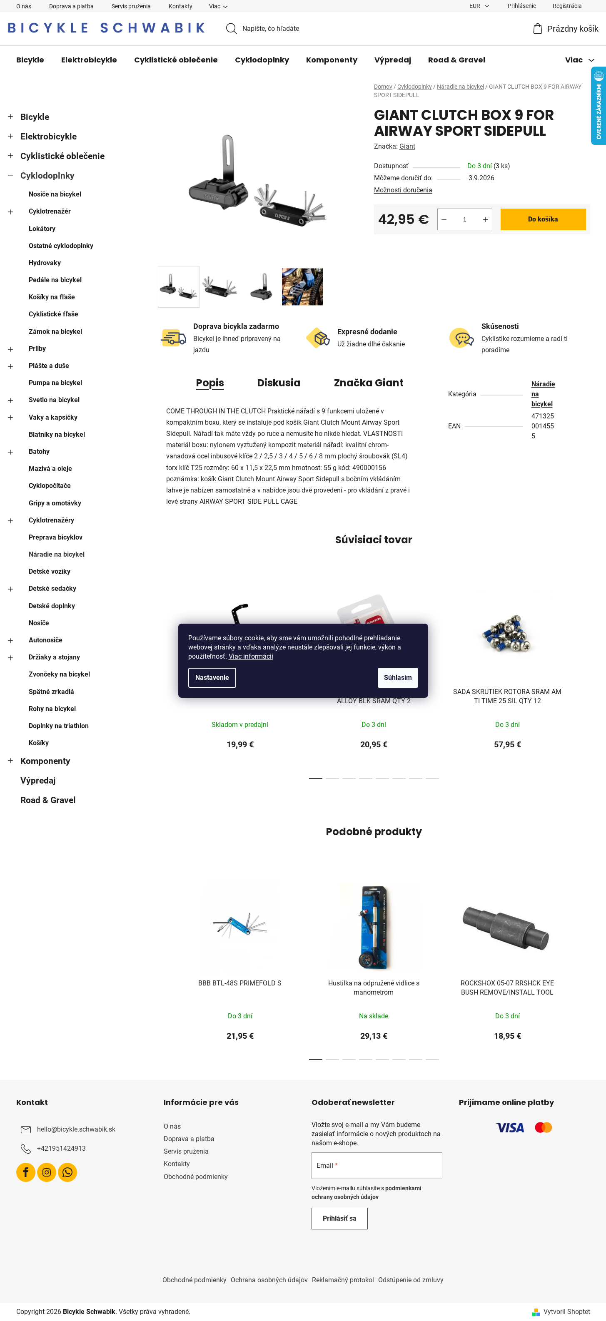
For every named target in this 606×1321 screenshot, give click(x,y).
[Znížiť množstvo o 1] (444, 219)
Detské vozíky (49, 571)
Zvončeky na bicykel (59, 674)
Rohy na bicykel (52, 709)
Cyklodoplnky (47, 176)
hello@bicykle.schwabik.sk (76, 1129)
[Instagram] (46, 1172)
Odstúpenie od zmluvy (411, 1280)
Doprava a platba (71, 6)
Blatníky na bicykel (57, 434)
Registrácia (567, 5)
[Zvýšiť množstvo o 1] (485, 219)
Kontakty (180, 6)
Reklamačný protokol (343, 1280)
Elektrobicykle (48, 137)
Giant (407, 146)
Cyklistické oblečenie (62, 156)
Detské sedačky (52, 588)
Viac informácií (251, 656)
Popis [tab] (210, 383)
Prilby (37, 349)
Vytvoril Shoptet (567, 1312)
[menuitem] (30, 60)
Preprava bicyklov (55, 537)
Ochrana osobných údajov (269, 1280)
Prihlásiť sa (340, 1218)
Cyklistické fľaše (53, 314)
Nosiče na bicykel (55, 194)
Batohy (39, 451)
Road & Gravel (48, 800)
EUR (475, 5)
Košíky (39, 743)
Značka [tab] (369, 383)
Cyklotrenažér (50, 211)
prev (164, 681)
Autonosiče (45, 640)
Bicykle (34, 117)
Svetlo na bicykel (54, 400)
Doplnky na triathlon (59, 726)
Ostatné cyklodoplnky (61, 246)
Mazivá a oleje (50, 469)
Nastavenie (212, 678)
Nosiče (39, 623)
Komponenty (45, 761)
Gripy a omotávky (55, 503)
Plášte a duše (49, 366)
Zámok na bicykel (55, 332)
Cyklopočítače (50, 486)
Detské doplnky (52, 606)
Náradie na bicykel (57, 554)
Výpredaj (37, 781)
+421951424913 (61, 1148)
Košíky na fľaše (52, 297)
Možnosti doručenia (403, 190)
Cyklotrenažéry (51, 520)
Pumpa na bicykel (55, 383)
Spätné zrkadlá (51, 692)
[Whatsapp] (67, 1172)
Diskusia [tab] (279, 383)
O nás (23, 6)
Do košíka (543, 219)
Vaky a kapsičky (53, 417)
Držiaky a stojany (54, 657)
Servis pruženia (131, 6)
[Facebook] (25, 1172)
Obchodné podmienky (196, 1177)
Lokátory (42, 229)
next (583, 681)
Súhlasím (398, 678)
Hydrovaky (45, 263)
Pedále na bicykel (55, 280)
